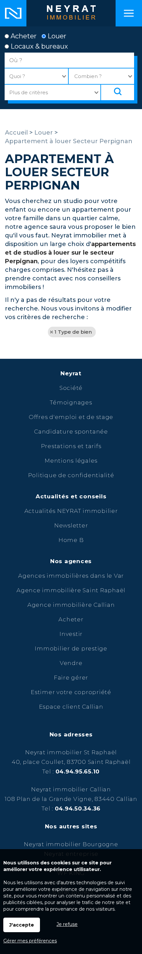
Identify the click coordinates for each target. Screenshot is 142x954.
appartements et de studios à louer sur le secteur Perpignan (70, 252)
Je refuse (67, 924)
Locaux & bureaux (38, 46)
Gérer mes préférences (30, 941)
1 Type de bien (73, 332)
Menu (129, 13)
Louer (56, 36)
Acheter (23, 36)
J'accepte (21, 925)
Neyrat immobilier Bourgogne (71, 844)
